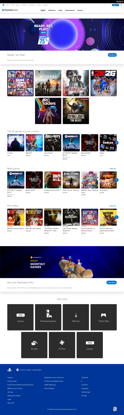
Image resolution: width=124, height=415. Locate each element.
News (39, 5)
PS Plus (24, 5)
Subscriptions (70, 10)
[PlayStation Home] (3, 5)
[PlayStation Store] (10, 9)
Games (18, 5)
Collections (52, 10)
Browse (80, 10)
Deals (60, 10)
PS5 (12, 5)
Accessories (32, 5)
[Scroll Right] (117, 143)
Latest (43, 10)
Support (45, 5)
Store (7, 5)
